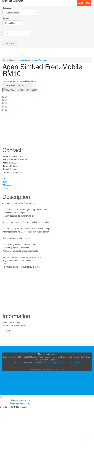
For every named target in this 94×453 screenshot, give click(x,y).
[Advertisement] (47, 292)
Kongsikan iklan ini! (28, 89)
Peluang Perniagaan (40, 59)
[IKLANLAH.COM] (12, 3)
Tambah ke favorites (17, 85)
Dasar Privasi (60, 369)
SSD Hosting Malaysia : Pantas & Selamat (62, 362)
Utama (5, 59)
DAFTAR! (80, 3)
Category (6, 7)
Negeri (5, 18)
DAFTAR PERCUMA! (88, 4)
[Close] (1, 397)
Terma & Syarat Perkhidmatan (41, 369)
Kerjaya (19, 59)
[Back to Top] (87, 440)
